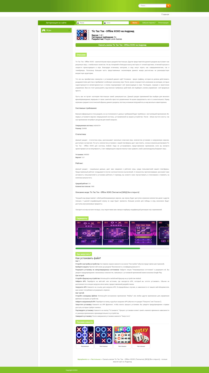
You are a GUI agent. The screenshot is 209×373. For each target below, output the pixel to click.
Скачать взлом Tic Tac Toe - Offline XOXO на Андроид (122, 45)
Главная (165, 14)
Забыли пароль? (149, 23)
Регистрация (163, 23)
